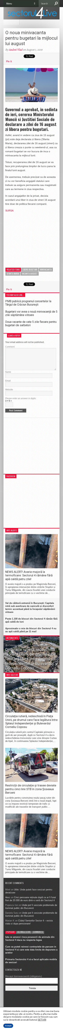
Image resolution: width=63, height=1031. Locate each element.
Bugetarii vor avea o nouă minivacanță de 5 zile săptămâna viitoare (31, 313)
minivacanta (46, 269)
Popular (10, 931)
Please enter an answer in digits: (20, 398)
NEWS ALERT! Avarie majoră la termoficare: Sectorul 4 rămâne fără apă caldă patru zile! (28, 575)
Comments (38, 931)
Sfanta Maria (13, 273)
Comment (10, 347)
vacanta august (29, 273)
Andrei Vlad (15, 50)
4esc (7, 897)
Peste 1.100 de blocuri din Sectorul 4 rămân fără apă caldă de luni (31, 620)
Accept (8, 1025)
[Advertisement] (31, 237)
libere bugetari (30, 269)
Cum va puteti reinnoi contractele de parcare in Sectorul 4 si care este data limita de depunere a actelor (31, 949)
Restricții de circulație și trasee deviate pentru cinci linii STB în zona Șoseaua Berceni (30, 789)
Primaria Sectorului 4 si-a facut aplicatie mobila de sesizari (31, 961)
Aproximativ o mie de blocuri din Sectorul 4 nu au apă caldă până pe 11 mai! (30, 630)
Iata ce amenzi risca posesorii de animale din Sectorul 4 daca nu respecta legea (29, 938)
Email (8, 381)
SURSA (9, 210)
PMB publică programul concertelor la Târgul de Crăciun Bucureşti (28, 303)
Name (8, 372)
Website (9, 389)
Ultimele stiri (23, 931)
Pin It (9, 61)
